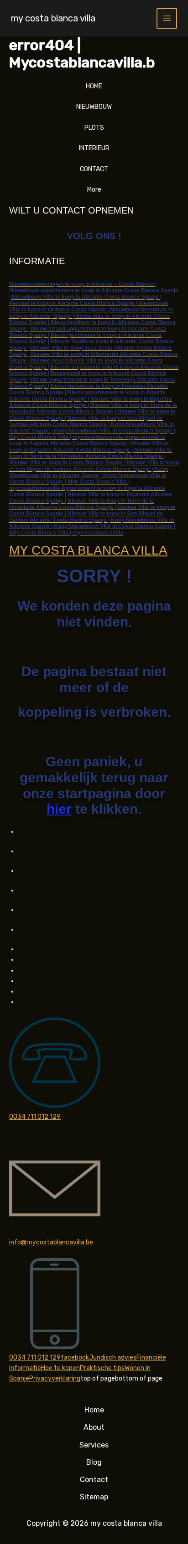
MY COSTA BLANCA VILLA (88, 550)
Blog (94, 1462)
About (94, 1427)
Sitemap (94, 1497)
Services (94, 1445)
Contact (94, 1479)
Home (94, 1410)
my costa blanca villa (53, 18)
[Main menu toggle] (167, 18)
